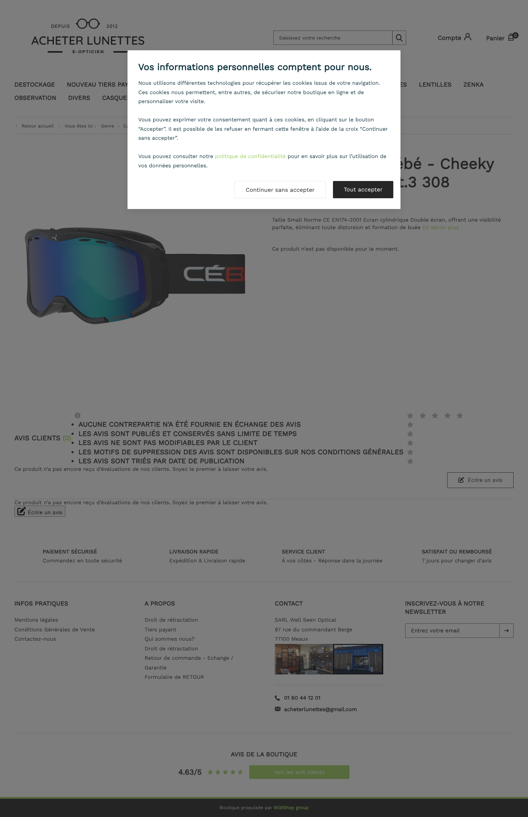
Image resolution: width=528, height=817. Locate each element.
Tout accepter (363, 189)
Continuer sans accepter (280, 189)
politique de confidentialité (250, 156)
